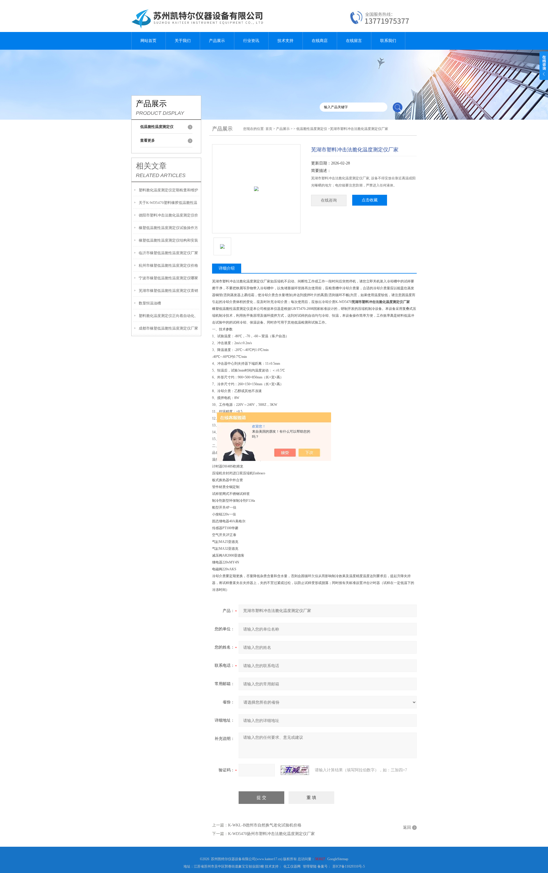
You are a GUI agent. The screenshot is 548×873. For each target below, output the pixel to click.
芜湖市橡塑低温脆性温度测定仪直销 (168, 290)
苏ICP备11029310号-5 (349, 866)
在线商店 (320, 41)
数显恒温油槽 (150, 303)
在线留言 (354, 41)
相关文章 (151, 166)
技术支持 (285, 41)
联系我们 (388, 41)
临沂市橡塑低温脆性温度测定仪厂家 (168, 253)
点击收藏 (370, 200)
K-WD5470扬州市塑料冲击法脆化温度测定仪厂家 (271, 834)
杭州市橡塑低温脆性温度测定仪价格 (168, 265)
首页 (268, 129)
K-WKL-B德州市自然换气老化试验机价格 (264, 825)
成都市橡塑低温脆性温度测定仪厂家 (168, 328)
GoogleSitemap (337, 859)
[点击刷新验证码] (295, 770)
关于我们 (183, 41)
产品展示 (217, 41)
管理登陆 (310, 866)
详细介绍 (227, 268)
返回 (407, 827)
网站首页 (148, 41)
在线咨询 (329, 200)
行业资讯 (251, 41)
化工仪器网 (292, 866)
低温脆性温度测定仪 (311, 129)
